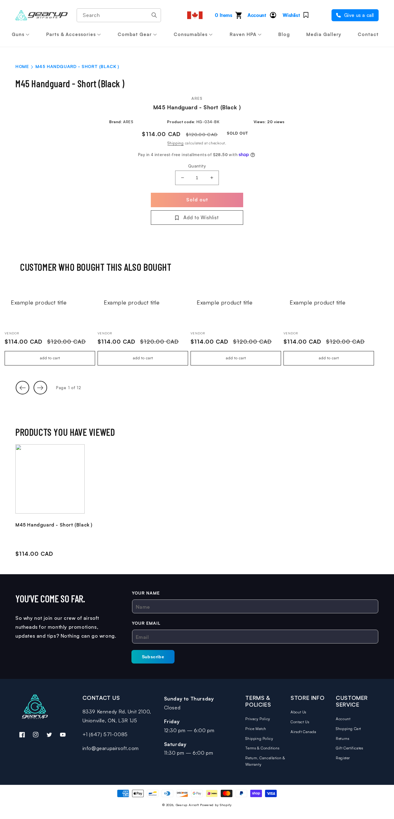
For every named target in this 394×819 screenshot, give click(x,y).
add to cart (50, 358)
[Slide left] (22, 387)
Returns (342, 738)
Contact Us (300, 722)
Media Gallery (323, 34)
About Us (298, 712)
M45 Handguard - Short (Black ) (54, 525)
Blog (284, 34)
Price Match (255, 728)
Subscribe (153, 656)
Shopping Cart (348, 728)
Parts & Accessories (71, 34)
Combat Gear (135, 34)
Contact (368, 34)
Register (343, 758)
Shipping (175, 143)
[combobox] (119, 15)
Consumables (190, 34)
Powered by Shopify (216, 805)
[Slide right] (40, 387)
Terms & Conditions (262, 748)
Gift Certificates (349, 748)
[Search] (154, 15)
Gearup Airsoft (187, 805)
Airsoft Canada (303, 731)
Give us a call (358, 15)
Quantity (197, 165)
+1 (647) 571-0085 (105, 734)
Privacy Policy (257, 718)
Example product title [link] (39, 302)
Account (343, 718)
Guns (18, 34)
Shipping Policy (259, 738)
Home (22, 66)
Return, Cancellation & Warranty (265, 761)
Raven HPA (243, 34)
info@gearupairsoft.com (110, 748)
